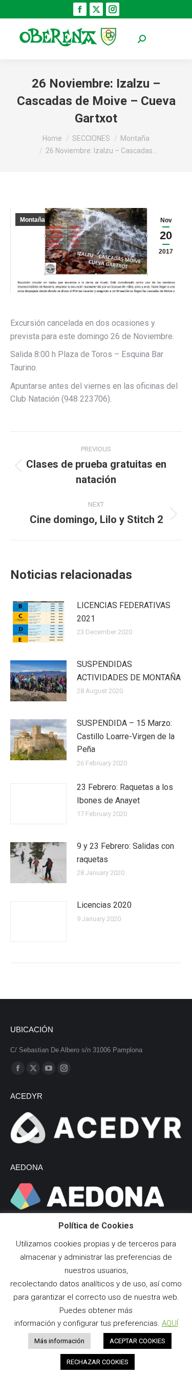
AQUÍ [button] (170, 1323)
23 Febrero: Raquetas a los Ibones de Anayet (125, 793)
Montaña (32, 219)
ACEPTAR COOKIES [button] (137, 1341)
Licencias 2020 (104, 905)
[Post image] (38, 621)
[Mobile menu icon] (166, 39)
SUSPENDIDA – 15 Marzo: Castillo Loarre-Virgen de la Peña (126, 736)
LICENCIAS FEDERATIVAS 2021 (123, 611)
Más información (59, 1341)
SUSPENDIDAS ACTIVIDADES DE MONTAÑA (129, 670)
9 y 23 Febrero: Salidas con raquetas (125, 852)
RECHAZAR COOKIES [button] (98, 1362)
